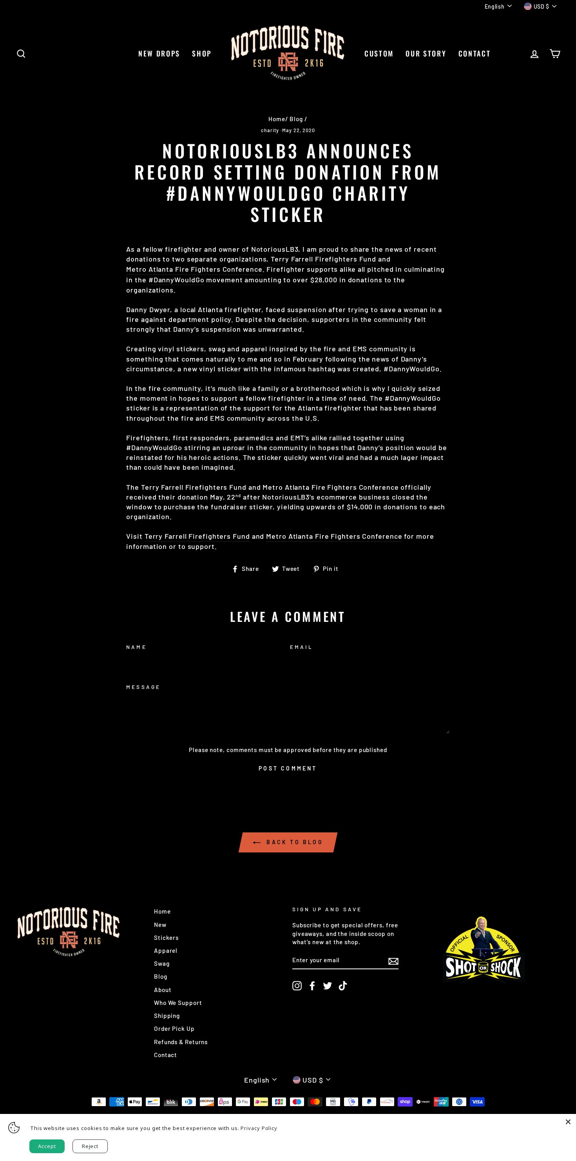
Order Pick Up (174, 1028)
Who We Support (178, 1002)
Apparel (166, 950)
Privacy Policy (259, 1128)
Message (143, 686)
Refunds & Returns (181, 1041)
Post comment (288, 768)
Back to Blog (293, 842)
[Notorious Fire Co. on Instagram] (297, 985)
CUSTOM (379, 53)
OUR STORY (426, 53)
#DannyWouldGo (177, 279)
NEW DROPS (159, 53)
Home (276, 118)
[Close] (568, 1122)
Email (301, 646)
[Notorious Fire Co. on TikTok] (343, 985)
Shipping (167, 1015)
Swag (162, 963)
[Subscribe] (393, 961)
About (163, 989)
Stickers (166, 937)
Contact (165, 1054)
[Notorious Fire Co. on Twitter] (327, 985)
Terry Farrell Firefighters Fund (323, 258)
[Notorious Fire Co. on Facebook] (312, 985)
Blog (296, 118)
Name (136, 646)
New (160, 924)
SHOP (202, 53)
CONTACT (474, 53)
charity (270, 130)
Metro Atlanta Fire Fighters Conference (194, 269)
